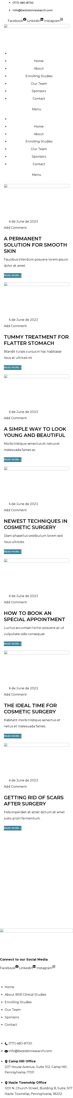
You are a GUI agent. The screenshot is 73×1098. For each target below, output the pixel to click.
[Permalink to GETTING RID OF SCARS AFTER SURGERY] (36, 760)
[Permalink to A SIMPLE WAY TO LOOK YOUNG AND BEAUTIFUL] (36, 391)
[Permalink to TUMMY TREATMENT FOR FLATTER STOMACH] (36, 299)
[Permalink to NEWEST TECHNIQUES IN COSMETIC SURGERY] (36, 483)
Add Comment (15, 228)
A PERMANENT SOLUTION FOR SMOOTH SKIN (35, 245)
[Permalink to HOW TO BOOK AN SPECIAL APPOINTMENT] (36, 575)
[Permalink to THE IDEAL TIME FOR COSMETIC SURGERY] (36, 668)
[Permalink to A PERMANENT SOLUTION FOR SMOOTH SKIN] (36, 201)
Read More (11, 275)
